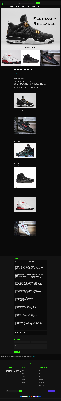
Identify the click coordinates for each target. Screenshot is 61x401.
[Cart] (59, 3)
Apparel (17, 6)
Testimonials (41, 382)
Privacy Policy (41, 379)
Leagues (33, 6)
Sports (28, 6)
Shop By (39, 6)
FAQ (39, 373)
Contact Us (49, 6)
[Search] (38, 3)
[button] (55, 3)
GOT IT (43, 399)
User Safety (41, 377)
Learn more (34, 356)
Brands (23, 6)
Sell (54, 6)
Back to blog (31, 253)
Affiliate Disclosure (42, 385)
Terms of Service (42, 380)
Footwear (12, 6)
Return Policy (41, 374)
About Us (40, 371)
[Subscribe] (20, 391)
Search (40, 370)
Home (7, 6)
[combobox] (29, 3)
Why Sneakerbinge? (42, 383)
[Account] (57, 3)
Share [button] (16, 73)
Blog (44, 6)
